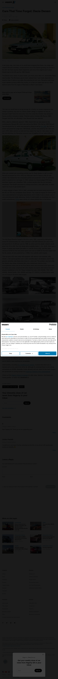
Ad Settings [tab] (36, 329)
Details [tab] (22, 329)
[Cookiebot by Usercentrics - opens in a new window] (50, 325)
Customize (28, 353)
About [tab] (50, 329)
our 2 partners (9, 336)
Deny (10, 353)
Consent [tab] (8, 329)
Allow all (47, 353)
